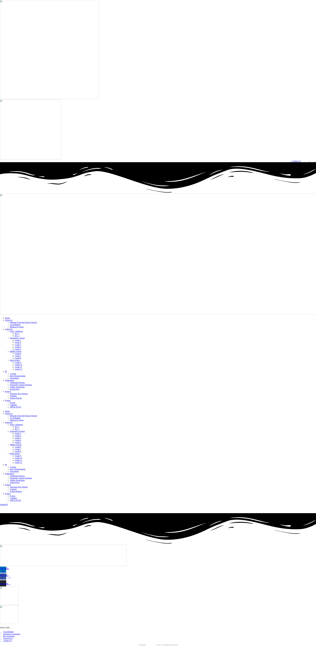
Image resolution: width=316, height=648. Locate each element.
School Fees (14, 389)
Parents (8, 391)
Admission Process (17, 383)
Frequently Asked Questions (21, 385)
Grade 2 (18, 342)
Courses (13, 374)
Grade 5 (18, 349)
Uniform (13, 396)
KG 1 (17, 334)
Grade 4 (18, 347)
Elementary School (17, 338)
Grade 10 (18, 365)
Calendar (13, 405)
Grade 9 (18, 362)
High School (15, 360)
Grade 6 (18, 354)
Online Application (17, 387)
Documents (14, 378)
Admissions (9, 380)
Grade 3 (18, 345)
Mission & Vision (17, 327)
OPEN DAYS (15, 407)
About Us (9, 320)
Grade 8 (18, 358)
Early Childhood (16, 331)
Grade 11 (18, 367)
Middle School (15, 351)
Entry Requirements (17, 376)
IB (6, 371)
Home (7, 318)
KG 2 (17, 336)
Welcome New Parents (19, 394)
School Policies (16, 398)
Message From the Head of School (23, 322)
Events (7, 400)
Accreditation (15, 325)
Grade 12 (18, 369)
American (9, 329)
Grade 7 (18, 356)
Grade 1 (18, 340)
